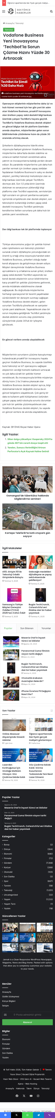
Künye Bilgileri (8, 1001)
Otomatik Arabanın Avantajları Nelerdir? (32, 680)
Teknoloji (19, 23)
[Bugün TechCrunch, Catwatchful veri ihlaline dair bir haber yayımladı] (41, 595)
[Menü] (3, 12)
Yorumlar (46, 628)
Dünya (7, 849)
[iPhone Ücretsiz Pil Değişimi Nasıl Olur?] (11, 695)
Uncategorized (11, 895)
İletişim (5, 1005)
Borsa (6, 844)
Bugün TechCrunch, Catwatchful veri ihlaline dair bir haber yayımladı (40, 608)
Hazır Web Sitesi (10, 1079)
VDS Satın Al (25, 1079)
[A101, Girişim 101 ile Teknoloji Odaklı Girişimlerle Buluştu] (14, 562)
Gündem (8, 863)
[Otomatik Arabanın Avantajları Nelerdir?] (11, 682)
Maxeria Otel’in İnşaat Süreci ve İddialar (33, 639)
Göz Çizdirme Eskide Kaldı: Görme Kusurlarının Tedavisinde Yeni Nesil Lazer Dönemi (41, 771)
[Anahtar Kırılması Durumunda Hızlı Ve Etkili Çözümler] (45, 937)
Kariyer (7, 867)
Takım (29, 1088)
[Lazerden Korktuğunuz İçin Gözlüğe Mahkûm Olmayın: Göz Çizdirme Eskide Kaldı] (14, 755)
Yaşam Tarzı (9, 904)
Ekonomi (8, 854)
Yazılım (7, 908)
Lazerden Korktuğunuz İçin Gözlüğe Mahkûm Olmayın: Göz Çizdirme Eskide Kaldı (13, 771)
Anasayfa (9, 23)
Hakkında (20, 1088)
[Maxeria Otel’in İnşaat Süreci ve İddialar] (11, 641)
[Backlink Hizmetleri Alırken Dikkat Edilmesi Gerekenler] (45, 947)
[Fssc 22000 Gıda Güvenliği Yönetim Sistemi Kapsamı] (10, 947)
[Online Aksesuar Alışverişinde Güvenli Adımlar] (14, 724)
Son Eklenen (26, 628)
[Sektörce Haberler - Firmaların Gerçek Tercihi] (19, 11)
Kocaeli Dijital (28, 1074)
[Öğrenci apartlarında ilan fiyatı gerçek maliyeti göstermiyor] (41, 724)
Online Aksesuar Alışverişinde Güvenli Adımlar (13, 737)
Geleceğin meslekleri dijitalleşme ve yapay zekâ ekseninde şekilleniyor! (40, 576)
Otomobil (8, 872)
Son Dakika (9, 876)
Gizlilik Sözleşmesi (10, 996)
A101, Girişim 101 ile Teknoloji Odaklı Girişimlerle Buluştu (12, 574)
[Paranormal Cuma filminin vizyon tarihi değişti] (11, 654)
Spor (6, 881)
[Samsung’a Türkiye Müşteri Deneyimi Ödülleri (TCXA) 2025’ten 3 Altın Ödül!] (14, 595)
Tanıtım (7, 885)
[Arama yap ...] (51, 12)
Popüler (8, 628)
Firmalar (8, 858)
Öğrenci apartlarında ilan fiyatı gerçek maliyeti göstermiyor (40, 737)
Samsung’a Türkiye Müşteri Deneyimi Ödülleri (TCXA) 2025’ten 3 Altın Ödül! (13, 608)
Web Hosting (31, 1084)
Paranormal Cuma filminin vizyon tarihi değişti (35, 652)
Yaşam (7, 899)
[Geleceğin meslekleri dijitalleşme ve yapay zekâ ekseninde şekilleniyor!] (41, 562)
